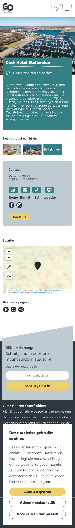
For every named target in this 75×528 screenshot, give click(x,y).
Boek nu (19, 217)
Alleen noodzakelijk (37, 502)
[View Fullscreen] (9, 267)
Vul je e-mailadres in (21, 366)
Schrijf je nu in (37, 386)
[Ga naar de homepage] (8, 8)
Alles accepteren (37, 492)
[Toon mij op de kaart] (9, 276)
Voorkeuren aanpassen (37, 514)
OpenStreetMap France (42, 292)
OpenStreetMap (22, 290)
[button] (37, 266)
